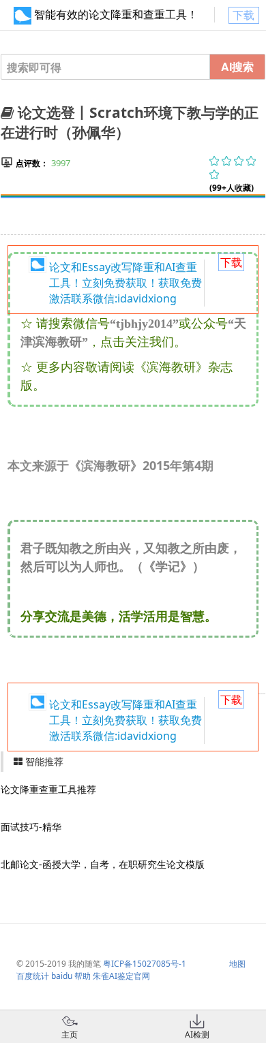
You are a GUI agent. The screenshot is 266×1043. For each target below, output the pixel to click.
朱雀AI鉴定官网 (121, 976)
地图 (237, 963)
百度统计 (32, 976)
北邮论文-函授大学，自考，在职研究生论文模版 (103, 864)
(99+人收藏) (231, 187)
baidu (61, 976)
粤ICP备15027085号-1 (144, 963)
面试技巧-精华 (31, 826)
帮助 (82, 976)
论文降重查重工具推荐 (48, 789)
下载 (243, 14)
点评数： (32, 163)
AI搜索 (237, 66)
